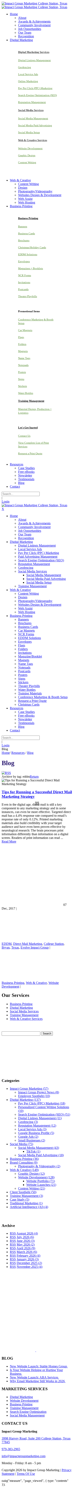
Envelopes (24, 261)
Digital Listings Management (34, 60)
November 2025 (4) (29, 1266)
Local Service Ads (28, 74)
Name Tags (24, 358)
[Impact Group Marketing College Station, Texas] (34, 3)
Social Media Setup (29, 132)
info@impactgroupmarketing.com (23, 1456)
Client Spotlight (23, 1192)
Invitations (24, 282)
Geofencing (24, 67)
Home (6, 752)
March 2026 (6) (27, 1252)
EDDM (7, 944)
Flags (21, 337)
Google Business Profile (36, 1133)
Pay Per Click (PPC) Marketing (35, 88)
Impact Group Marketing (29, 1088)
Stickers (22, 386)
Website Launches (41, 1184)
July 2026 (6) (25, 1237)
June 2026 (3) (26, 1241)
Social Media (21, 1144)
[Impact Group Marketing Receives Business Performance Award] (49, 1350)
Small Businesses (31, 1140)
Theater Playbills (27, 296)
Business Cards (26, 233)
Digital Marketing (21, 1007)
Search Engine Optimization (28, 1411)
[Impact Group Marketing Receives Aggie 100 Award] (27, 1350)
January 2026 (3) (28, 1259)
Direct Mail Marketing (27, 944)
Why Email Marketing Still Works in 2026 (38, 1381)
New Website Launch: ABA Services (34, 1377)
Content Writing (27, 162)
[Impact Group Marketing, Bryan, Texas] (33, 1320)
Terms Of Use (26, 1473)
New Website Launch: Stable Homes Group (39, 1366)
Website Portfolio (40, 1181)
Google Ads (28, 1136)
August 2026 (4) (27, 1233)
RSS (13, 1233)
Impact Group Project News (38, 1092)
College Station (54, 944)
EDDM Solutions (27, 254)
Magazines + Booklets (30, 268)
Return (34, 776)
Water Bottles (25, 393)
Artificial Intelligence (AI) (29, 1207)
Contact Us (24, 435)
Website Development (30, 148)
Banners (22, 226)
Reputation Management (32, 102)
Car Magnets (25, 330)
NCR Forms (24, 275)
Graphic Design (26, 155)
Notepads (23, 365)
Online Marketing (28, 81)
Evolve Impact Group (35, 947)
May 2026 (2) (26, 1244)
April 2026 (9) (25, 1248)
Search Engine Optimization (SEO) (37, 95)
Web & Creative (36, 983)
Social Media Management (33, 118)
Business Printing (13, 983)
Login (5, 501)
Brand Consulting (23, 1162)
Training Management (24, 1015)
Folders (22, 344)
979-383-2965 (11, 1449)
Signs (21, 379)
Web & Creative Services (26, 1018)
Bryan (6, 947)
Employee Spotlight (34, 1096)
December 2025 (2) (29, 1263)
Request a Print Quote (30, 453)
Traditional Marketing (26, 1203)
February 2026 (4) (28, 1255)
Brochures (23, 240)
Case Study (19, 1199)
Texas (15, 947)
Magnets (23, 351)
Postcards (23, 289)
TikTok (33, 1151)
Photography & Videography (39, 1166)
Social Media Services (24, 1011)
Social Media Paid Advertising (35, 125)
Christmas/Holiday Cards (32, 247)
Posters (22, 372)
